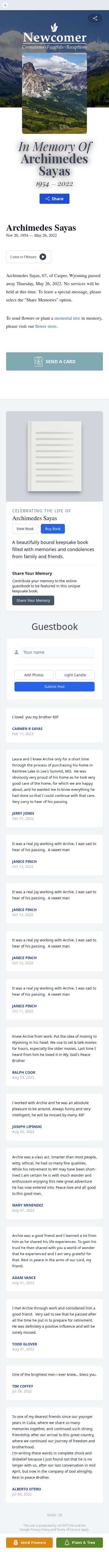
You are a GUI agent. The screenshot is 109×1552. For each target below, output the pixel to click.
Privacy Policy (40, 1529)
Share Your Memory (33, 600)
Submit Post (54, 686)
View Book (24, 528)
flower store (46, 326)
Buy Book (53, 528)
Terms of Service (68, 1529)
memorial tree (67, 318)
